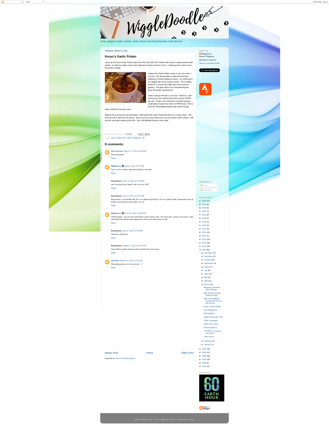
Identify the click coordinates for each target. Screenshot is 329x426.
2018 (204, 225)
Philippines (136, 138)
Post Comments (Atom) (125, 358)
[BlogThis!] (141, 134)
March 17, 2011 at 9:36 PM (135, 151)
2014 (204, 239)
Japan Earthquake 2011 (213, 317)
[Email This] (139, 134)
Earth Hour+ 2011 (211, 324)
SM (143, 138)
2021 (204, 215)
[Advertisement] (149, 329)
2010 (204, 349)
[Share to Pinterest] (148, 134)
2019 (204, 222)
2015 (204, 236)
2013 (204, 243)
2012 (204, 246)
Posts (204, 186)
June (206, 274)
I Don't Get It (209, 337)
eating (118, 138)
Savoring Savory (210, 327)
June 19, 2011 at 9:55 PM (135, 213)
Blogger (191, 419)
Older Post (187, 352)
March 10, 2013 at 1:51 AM (131, 261)
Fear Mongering (210, 310)
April (206, 281)
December (208, 253)
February (208, 341)
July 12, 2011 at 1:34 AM (132, 231)
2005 (204, 366)
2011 (113, 138)
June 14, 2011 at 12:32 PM (133, 196)
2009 (204, 352)
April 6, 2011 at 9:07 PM (134, 166)
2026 (204, 201)
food (124, 138)
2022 (204, 211)
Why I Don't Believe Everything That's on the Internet (213, 301)
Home (149, 352)
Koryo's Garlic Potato (212, 306)
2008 (204, 356)
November (208, 256)
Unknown (115, 261)
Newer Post (111, 352)
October (207, 260)
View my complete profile (209, 63)
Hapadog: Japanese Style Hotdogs (212, 288)
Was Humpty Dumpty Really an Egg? (212, 294)
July (206, 270)
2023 (204, 208)
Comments (207, 190)
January (207, 344)
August (207, 267)
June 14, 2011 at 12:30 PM (133, 181)
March (207, 284)
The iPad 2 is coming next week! (212, 332)
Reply (113, 158)
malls (129, 138)
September (209, 263)
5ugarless (173, 419)
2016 (204, 232)
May (206, 277)
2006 (204, 363)
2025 (204, 204)
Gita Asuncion (117, 151)
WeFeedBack (209, 313)
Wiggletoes (116, 166)
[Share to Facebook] (146, 134)
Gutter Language (211, 320)
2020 (204, 218)
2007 (204, 359)
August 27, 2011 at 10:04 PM (134, 246)
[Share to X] (143, 134)
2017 (204, 229)
